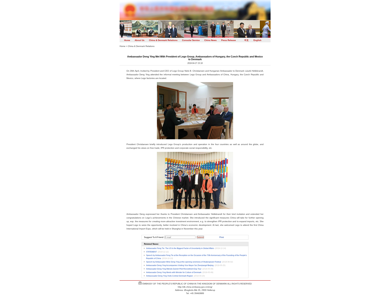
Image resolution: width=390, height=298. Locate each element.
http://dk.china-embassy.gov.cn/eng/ (195, 287)
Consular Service (191, 40)
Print (221, 237)
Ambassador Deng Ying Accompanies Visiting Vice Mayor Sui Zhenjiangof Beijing (180, 265)
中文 (246, 40)
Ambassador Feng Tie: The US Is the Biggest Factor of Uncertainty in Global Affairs (180, 248)
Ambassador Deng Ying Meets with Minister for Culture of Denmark (173, 272)
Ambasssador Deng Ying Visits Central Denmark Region (169, 276)
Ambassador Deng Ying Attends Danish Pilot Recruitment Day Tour (173, 269)
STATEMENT (151, 252)
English (257, 40)
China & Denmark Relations (163, 40)
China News (210, 40)
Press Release (228, 40)
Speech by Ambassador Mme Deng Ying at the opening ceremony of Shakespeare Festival (183, 262)
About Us (139, 40)
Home (127, 40)
